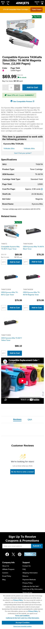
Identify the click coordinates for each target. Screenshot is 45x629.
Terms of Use (27, 593)
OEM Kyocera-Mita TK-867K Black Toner (33, 248)
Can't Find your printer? (23, 153)
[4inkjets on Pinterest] (19, 554)
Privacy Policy (27, 583)
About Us (5, 566)
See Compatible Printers (22, 101)
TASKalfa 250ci (9, 148)
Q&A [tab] (30, 419)
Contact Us (26, 566)
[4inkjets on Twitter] (13, 554)
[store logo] (22, 3)
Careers (5, 573)
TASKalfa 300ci (29, 148)
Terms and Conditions (22, 616)
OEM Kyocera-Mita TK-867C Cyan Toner (9, 293)
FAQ (24, 569)
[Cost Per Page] (42, 189)
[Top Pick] (11, 241)
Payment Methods (29, 579)
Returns (25, 576)
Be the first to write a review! (22, 472)
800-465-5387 (8, 4)
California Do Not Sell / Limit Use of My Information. (22, 618)
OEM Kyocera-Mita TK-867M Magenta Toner (31, 293)
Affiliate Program (8, 569)
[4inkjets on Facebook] (7, 554)
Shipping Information (30, 573)
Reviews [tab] (17, 419)
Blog (4, 579)
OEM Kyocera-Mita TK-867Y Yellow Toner (11, 339)
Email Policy (6, 576)
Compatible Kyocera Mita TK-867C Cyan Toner (10, 248)
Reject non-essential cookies (23, 626)
